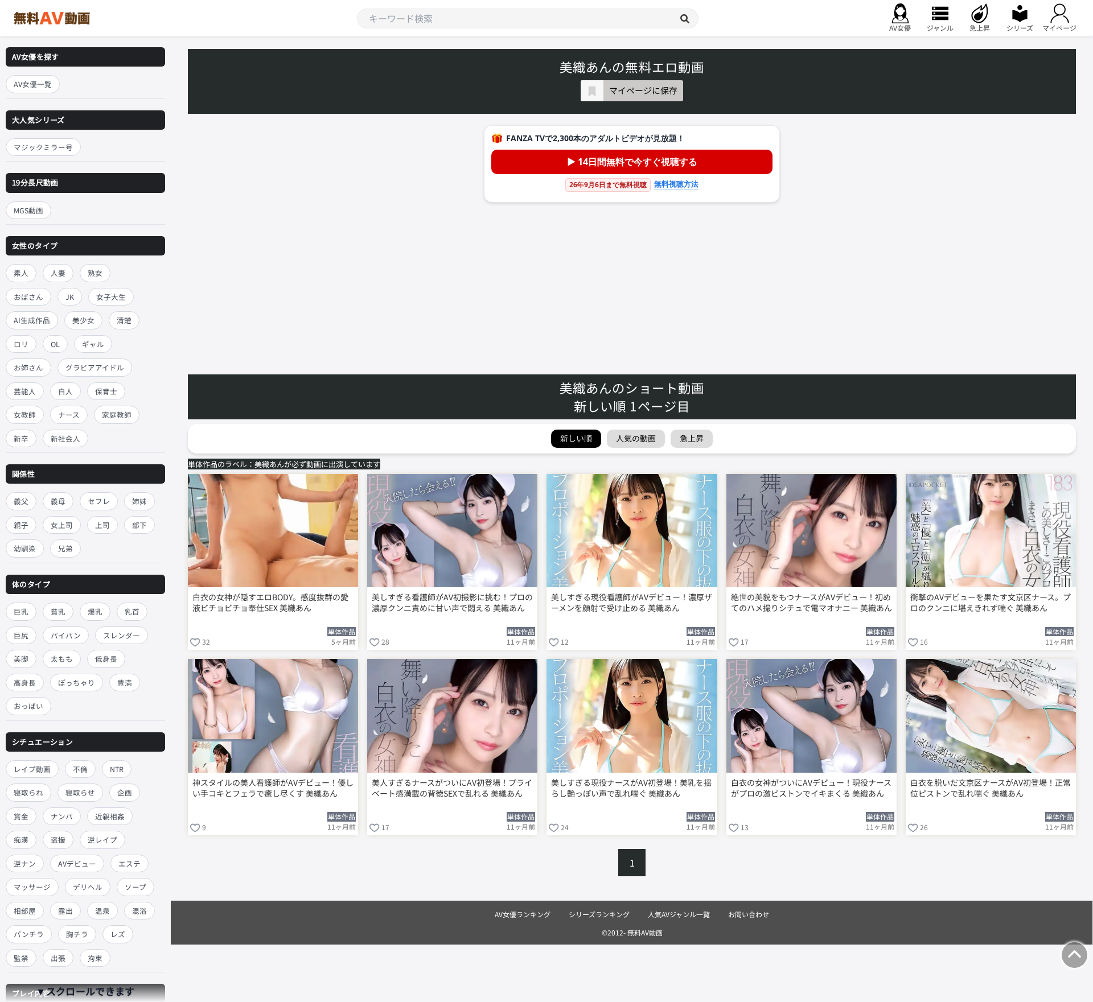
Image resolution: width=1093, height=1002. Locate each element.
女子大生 (111, 296)
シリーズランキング (599, 914)
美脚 (21, 658)
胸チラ (77, 934)
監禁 (21, 957)
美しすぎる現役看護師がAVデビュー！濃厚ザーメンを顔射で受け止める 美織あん (631, 602)
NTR (117, 769)
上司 (102, 524)
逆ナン (25, 863)
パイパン (66, 635)
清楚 (124, 320)
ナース (69, 414)
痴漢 (21, 839)
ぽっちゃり (76, 682)
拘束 (95, 957)
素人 (21, 272)
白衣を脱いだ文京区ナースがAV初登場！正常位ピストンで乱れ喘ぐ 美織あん (990, 788)
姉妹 (139, 501)
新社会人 (65, 438)
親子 (21, 524)
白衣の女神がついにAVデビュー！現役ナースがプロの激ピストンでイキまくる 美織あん (811, 788)
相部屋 (25, 910)
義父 (21, 501)
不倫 (80, 769)
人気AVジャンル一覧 (679, 914)
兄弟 (65, 548)
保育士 (106, 391)
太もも (62, 658)
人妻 (58, 272)
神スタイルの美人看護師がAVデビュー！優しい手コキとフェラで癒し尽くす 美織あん (273, 788)
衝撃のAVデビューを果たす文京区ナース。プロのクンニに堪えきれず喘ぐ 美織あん (990, 602)
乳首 (132, 611)
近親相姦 (110, 816)
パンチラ (29, 934)
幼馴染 (25, 548)
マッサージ (32, 886)
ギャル (93, 344)
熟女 (95, 272)
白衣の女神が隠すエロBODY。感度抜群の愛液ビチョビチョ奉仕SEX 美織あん (270, 602)
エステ (129, 863)
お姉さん (28, 367)
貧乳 (58, 611)
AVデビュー (77, 863)
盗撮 (58, 839)
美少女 (83, 320)
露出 (65, 910)
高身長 (25, 682)
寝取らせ (80, 792)
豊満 (124, 682)
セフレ (99, 501)
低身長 (106, 658)
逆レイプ (102, 839)
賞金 (21, 816)
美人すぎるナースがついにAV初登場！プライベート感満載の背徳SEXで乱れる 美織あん (452, 788)
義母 (58, 501)
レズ (117, 934)
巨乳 (21, 611)
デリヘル (87, 886)
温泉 (102, 910)
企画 (124, 792)
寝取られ (28, 792)
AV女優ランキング (522, 914)
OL (55, 344)
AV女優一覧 (33, 84)
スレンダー (121, 635)
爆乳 (95, 611)
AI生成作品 (32, 320)
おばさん (28, 296)
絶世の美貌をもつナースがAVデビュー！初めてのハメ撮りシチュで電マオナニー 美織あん (811, 602)
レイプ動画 (32, 769)
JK (69, 296)
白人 (65, 391)
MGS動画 (28, 210)
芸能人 (25, 391)
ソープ (135, 886)
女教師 (25, 414)
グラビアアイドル (94, 367)
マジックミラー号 (43, 147)
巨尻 (21, 635)
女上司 (62, 524)
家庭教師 (117, 414)
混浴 (139, 910)
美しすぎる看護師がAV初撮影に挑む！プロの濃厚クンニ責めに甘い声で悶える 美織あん (452, 602)
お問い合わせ (748, 914)
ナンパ (62, 816)
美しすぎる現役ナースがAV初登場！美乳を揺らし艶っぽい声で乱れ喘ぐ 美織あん (631, 788)
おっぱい (28, 705)
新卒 (21, 438)
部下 (139, 524)
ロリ (21, 344)
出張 (58, 957)
